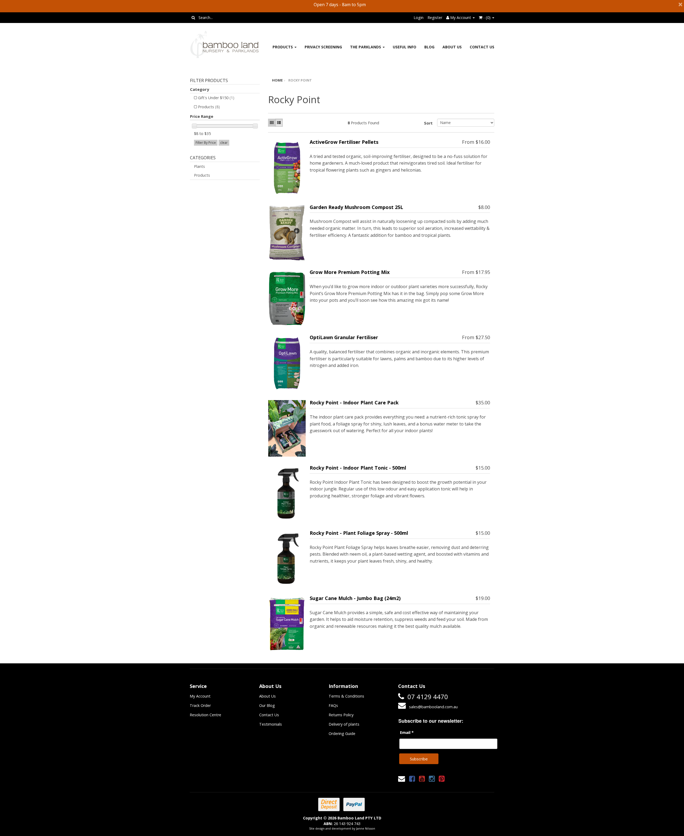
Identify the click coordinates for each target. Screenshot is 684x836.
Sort (428, 123)
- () (487, 17)
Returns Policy (341, 714)
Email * (407, 732)
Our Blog (267, 705)
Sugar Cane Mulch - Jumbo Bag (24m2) (355, 598)
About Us (452, 46)
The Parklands (366, 46)
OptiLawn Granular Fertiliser (344, 337)
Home (277, 80)
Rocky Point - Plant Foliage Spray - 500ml (359, 533)
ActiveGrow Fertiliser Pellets (344, 142)
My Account (200, 696)
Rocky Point (300, 80)
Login (418, 17)
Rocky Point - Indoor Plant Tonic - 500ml (358, 468)
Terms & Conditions (346, 696)
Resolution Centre (205, 714)
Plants (199, 166)
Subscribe (419, 758)
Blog (429, 46)
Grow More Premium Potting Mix (350, 272)
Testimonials (270, 724)
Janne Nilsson (365, 828)
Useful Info (404, 46)
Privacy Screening (323, 46)
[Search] (193, 18)
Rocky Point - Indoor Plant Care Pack (354, 402)
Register (435, 17)
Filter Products (209, 80)
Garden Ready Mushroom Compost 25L (356, 207)
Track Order (200, 705)
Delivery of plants (344, 724)
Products (283, 46)
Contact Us (482, 46)
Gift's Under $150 (216, 97)
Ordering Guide (342, 733)
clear (224, 142)
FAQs (333, 705)
